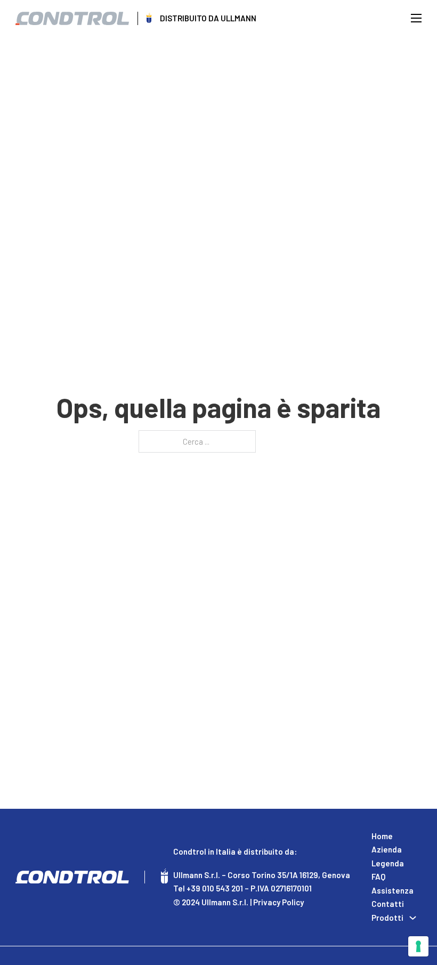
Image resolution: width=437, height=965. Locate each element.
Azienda (386, 849)
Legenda (387, 863)
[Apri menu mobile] (416, 18)
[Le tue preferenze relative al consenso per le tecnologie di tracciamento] (418, 946)
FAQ (378, 876)
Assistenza (392, 890)
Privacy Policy (278, 902)
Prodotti (387, 917)
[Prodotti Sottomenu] (413, 918)
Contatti (387, 903)
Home (382, 836)
